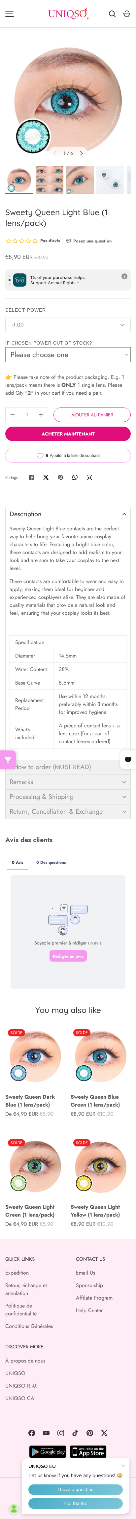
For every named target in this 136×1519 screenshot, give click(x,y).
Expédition (17, 1273)
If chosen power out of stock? (48, 343)
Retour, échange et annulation (26, 1289)
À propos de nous (25, 1360)
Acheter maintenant (68, 434)
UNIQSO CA (19, 1398)
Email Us (85, 1273)
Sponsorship (89, 1285)
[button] (68, 514)
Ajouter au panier (92, 414)
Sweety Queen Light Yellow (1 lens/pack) (95, 1211)
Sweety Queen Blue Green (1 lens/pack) (95, 1101)
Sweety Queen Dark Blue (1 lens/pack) (30, 1101)
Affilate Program (94, 1298)
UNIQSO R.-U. (21, 1386)
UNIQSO (15, 1373)
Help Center (89, 1310)
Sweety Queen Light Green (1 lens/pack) (29, 1211)
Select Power (25, 310)
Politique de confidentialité (21, 1309)
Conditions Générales (29, 1326)
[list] (68, 101)
